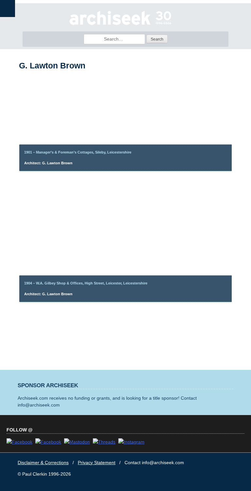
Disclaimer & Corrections (43, 462)
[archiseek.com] (120, 24)
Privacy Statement (96, 462)
